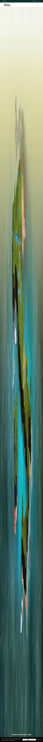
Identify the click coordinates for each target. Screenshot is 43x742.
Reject (25, 739)
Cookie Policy (12, 740)
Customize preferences (32, 739)
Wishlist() (35, 1)
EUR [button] (38, 1)
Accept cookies (39, 739)
